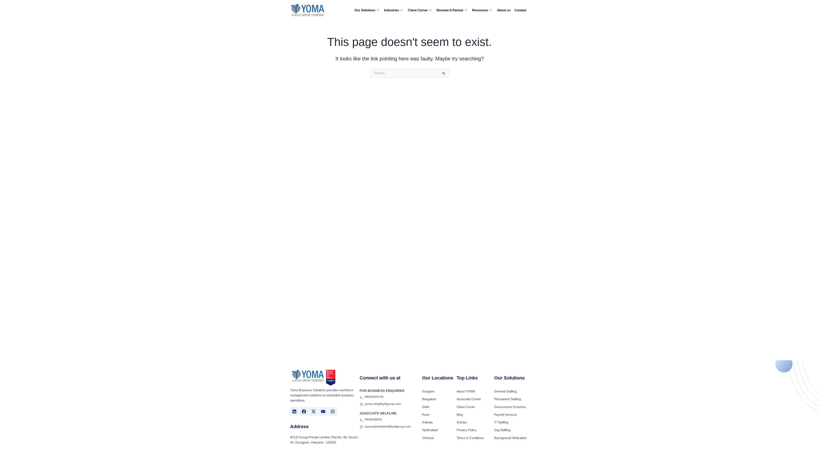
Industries (391, 10)
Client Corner (418, 10)
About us (504, 10)
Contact (520, 10)
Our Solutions (364, 10)
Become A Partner (450, 10)
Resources (480, 10)
